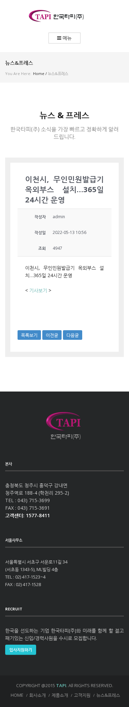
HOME (17, 695)
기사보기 (38, 290)
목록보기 (29, 335)
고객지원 (82, 695)
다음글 (72, 335)
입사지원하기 (20, 650)
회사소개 (37, 695)
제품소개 (60, 695)
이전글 (52, 335)
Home (38, 73)
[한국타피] (65, 16)
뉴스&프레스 (108, 695)
